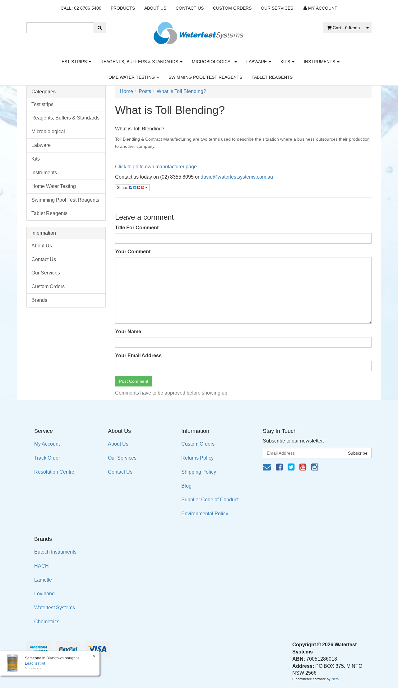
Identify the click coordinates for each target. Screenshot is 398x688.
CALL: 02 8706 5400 (81, 8)
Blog (186, 486)
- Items (346, 27)
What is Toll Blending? (181, 91)
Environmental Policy (204, 513)
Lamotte (43, 580)
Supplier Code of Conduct (209, 499)
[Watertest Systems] (199, 31)
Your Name (128, 331)
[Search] (100, 27)
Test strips (73, 61)
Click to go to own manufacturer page (156, 166)
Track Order (47, 458)
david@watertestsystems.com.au (237, 177)
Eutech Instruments (55, 552)
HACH (41, 566)
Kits (285, 61)
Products (123, 8)
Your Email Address (138, 355)
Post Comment (133, 381)
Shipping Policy (198, 472)
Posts (145, 91)
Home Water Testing (130, 77)
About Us (155, 8)
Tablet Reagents (272, 77)
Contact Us (190, 8)
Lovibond (44, 593)
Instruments (320, 61)
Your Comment (132, 251)
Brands (39, 300)
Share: (123, 187)
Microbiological (213, 61)
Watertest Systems (54, 607)
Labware (257, 61)
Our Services (277, 8)
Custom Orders (232, 8)
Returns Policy (197, 458)
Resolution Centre (54, 472)
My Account (47, 444)
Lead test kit (35, 663)
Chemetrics (46, 621)
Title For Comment (137, 227)
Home (126, 91)
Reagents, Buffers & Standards (139, 61)
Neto (335, 679)
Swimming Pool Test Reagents (205, 77)
